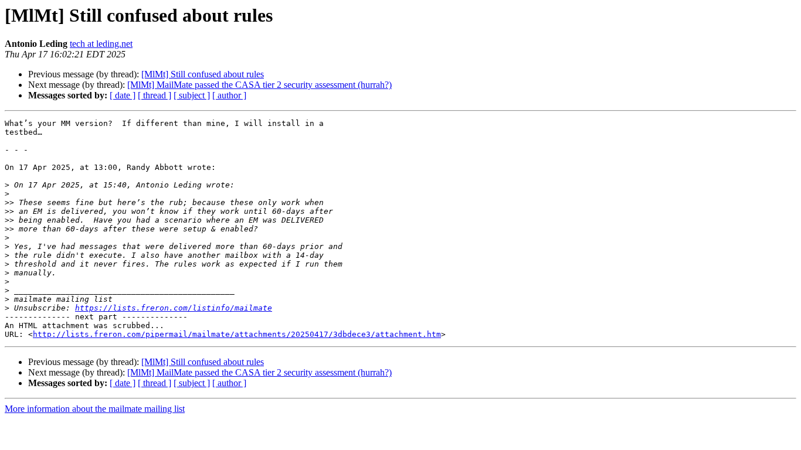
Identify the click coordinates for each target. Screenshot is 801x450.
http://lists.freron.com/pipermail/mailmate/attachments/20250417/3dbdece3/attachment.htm (237, 334)
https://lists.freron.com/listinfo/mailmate (173, 308)
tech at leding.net (101, 44)
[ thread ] (154, 95)
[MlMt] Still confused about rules (202, 74)
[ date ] (122, 95)
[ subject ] (192, 95)
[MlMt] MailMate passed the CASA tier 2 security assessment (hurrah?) (259, 85)
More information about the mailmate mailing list (95, 409)
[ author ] (229, 95)
